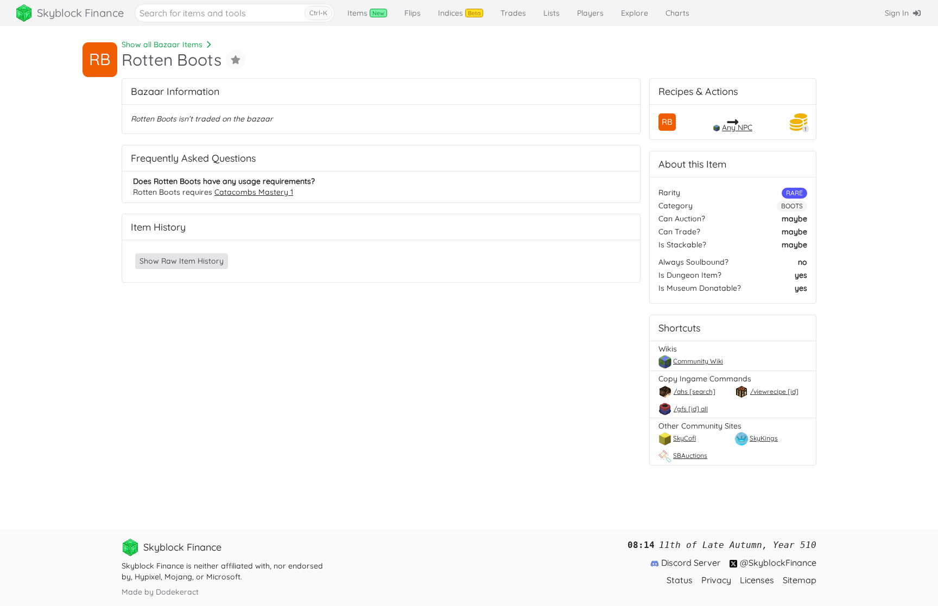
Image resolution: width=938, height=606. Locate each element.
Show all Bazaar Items (162, 44)
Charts (677, 13)
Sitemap (799, 580)
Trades (513, 13)
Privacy (716, 580)
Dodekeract (177, 592)
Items (365, 13)
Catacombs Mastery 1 (253, 192)
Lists (551, 13)
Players (590, 13)
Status (680, 580)
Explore (634, 13)
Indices (459, 13)
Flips (412, 13)
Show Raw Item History (182, 261)
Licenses (757, 580)
